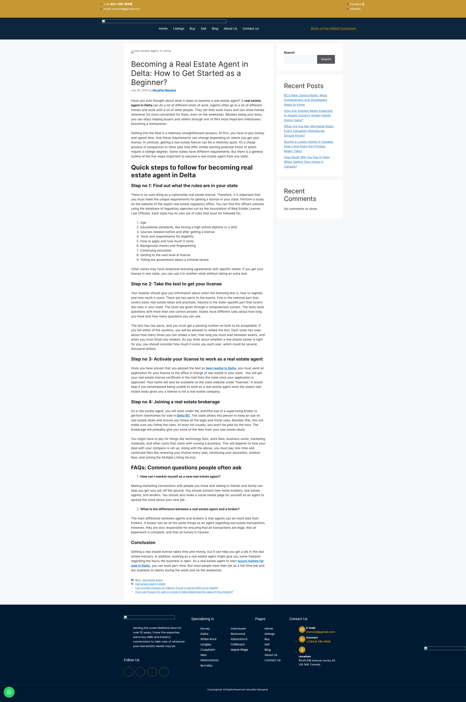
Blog (215, 28)
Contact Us (251, 28)
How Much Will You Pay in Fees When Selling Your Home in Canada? (307, 161)
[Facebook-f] (128, 672)
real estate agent (152, 580)
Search (289, 52)
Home (163, 28)
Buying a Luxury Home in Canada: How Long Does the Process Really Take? (309, 146)
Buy (192, 28)
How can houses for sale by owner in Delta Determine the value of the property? (184, 591)
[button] (9, 692)
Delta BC (183, 415)
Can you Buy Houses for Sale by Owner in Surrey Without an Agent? (176, 587)
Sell (203, 28)
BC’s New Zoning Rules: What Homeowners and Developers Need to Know (305, 100)
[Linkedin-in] (164, 672)
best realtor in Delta (221, 368)
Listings (178, 28)
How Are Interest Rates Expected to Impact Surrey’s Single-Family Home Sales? (308, 115)
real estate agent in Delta (150, 583)
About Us (230, 28)
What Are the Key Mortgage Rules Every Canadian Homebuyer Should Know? (308, 130)
